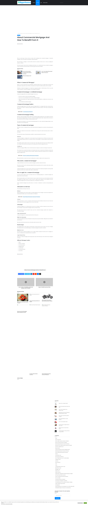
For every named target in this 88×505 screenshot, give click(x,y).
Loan (41, 2)
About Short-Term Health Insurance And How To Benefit (63, 445)
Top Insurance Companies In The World (61, 480)
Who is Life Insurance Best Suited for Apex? (22, 302)
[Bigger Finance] (24, 2)
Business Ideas (45, 2)
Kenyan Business (57, 462)
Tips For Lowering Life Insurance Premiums (61, 476)
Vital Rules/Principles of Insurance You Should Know (63, 487)
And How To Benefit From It (59, 446)
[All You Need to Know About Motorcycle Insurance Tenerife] (47, 296)
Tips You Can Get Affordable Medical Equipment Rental (22, 312)
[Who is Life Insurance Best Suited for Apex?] (22, 297)
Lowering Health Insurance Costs (60, 466)
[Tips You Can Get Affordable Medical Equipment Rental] (22, 307)
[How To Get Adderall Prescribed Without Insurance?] (38, 72)
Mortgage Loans (57, 469)
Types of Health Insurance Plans (60, 483)
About (56, 438)
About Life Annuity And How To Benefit (35, 301)
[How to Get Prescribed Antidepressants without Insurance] (19, 72)
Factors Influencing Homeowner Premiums (61, 452)
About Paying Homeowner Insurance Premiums (46, 374)
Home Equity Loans (58, 455)
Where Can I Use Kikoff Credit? (63, 403)
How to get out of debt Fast (59, 456)
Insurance (37, 2)
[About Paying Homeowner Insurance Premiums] (47, 338)
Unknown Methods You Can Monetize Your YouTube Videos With (64, 486)
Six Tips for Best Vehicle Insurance (33, 374)
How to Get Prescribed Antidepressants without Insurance (27, 72)
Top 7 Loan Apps (57, 477)
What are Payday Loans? (27, 75)
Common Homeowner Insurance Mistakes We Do (62, 449)
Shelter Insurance (58, 472)
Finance (34, 2)
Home (19, 33)
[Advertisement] (27, 12)
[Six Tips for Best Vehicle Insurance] (35, 338)
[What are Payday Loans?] (19, 77)
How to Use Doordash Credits (63, 421)
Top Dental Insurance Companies (60, 479)
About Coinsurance (58, 439)
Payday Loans (57, 470)
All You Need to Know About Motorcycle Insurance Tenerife (47, 300)
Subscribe (57, 498)
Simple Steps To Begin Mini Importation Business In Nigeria (64, 473)
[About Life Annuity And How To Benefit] (35, 297)
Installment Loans (58, 459)
